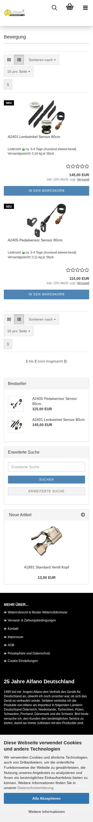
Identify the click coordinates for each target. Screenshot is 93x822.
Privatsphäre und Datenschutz (29, 653)
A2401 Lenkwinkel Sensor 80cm (34, 137)
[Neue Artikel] (83, 515)
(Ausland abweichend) (60, 149)
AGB (11, 645)
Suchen (46, 479)
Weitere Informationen (46, 812)
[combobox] (42, 60)
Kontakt (13, 629)
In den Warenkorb (47, 191)
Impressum (15, 637)
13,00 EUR (47, 577)
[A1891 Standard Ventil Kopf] (46, 541)
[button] (9, 60)
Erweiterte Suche (46, 491)
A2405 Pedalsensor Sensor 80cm (35, 240)
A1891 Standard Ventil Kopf (46, 567)
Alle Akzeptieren (46, 798)
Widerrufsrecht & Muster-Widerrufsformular (37, 612)
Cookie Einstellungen (23, 661)
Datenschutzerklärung (35, 788)
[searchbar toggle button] (54, 8)
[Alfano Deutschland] (13, 13)
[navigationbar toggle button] (85, 8)
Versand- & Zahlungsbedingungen (32, 620)
